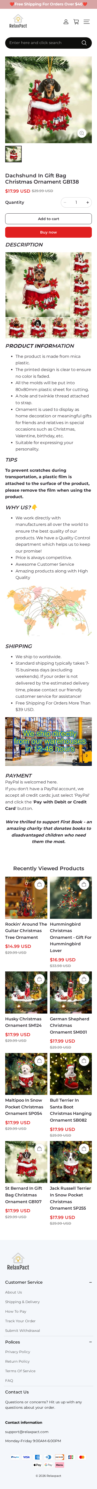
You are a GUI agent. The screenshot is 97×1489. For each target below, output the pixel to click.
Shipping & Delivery (22, 1302)
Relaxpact (54, 1476)
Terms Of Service (20, 1371)
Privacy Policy (17, 1352)
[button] (86, 22)
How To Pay (15, 1311)
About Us (13, 1292)
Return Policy (17, 1361)
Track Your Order (20, 1321)
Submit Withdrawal (22, 1330)
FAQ (9, 1380)
